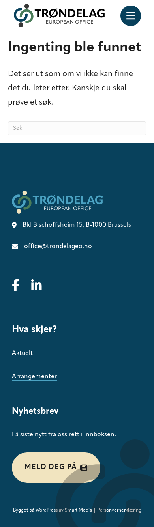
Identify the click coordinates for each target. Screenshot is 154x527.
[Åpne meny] (130, 16)
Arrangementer (34, 377)
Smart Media (78, 510)
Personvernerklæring (119, 510)
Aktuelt (22, 353)
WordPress (47, 510)
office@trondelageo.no (58, 246)
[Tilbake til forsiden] (59, 15)
